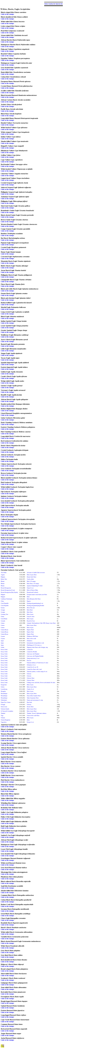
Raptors (29, 601)
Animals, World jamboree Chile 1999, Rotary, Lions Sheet (41, 623)
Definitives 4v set (31, 665)
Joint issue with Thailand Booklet (35, 656)
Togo (2, 715)
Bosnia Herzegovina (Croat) (8, 590)
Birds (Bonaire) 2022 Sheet (33, 599)
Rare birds (29, 702)
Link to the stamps (7, 14)
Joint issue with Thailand (33, 654)
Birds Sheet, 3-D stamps (33, 583)
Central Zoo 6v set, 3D (32, 667)
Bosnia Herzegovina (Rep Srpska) (9, 592)
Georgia (3, 610)
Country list (51, 4)
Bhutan (2, 581)
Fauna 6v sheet (30, 616)
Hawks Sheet (30, 706)
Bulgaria (3, 594)
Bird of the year (31, 607)
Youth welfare (30, 579)
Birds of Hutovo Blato (32, 590)
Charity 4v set (30, 689)
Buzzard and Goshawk (32, 592)
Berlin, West (4, 579)
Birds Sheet (30, 610)
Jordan (2, 647)
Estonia (2, 607)
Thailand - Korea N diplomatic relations (36, 713)
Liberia (2, 687)
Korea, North (4, 649)
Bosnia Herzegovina (6, 588)
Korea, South (4, 673)
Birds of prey (30, 614)
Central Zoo (30, 649)
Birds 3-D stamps (31, 581)
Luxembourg (4, 689)
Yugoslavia (3, 722)
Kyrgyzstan (4, 684)
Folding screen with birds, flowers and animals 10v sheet (41, 682)
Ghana (2, 616)
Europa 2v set (30, 722)
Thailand (3, 713)
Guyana (3, 636)
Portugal (3, 704)
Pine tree (29, 660)
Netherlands (4, 700)
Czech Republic (5, 603)
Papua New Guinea (5, 702)
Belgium (3, 577)
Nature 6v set (30, 588)
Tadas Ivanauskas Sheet (33, 698)
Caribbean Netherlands (6, 599)
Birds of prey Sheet (31, 574)
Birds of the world (31, 638)
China (2, 601)
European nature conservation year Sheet (37, 594)
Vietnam (3, 717)
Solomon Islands (5, 709)
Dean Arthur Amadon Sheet (34, 695)
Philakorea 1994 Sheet (32, 636)
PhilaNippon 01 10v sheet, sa (34, 645)
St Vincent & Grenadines (7, 711)
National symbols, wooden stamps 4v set (37, 671)
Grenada (3, 621)
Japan (2, 640)
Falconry (29, 673)
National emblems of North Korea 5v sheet (37, 662)
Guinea (2, 623)
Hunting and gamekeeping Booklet (35, 605)
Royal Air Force (31, 621)
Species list (59, 4)
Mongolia (3, 691)
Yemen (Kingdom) (5, 720)
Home (46, 4)
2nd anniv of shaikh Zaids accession (36, 572)
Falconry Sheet (30, 678)
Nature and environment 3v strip (35, 700)
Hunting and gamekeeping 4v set (35, 603)
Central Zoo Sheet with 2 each (34, 669)
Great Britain (4, 618)
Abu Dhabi (3, 572)
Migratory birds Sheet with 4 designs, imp (37, 647)
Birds (28, 596)
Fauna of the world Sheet (33, 715)
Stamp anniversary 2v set (33, 658)
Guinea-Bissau (4, 629)
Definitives (29, 640)
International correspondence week (35, 643)
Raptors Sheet (30, 629)
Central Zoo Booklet (32, 651)
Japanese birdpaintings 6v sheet (34, 585)
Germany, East (4, 614)
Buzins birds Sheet (31, 577)
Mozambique (4, 693)
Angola (2, 574)
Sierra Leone (4, 706)
